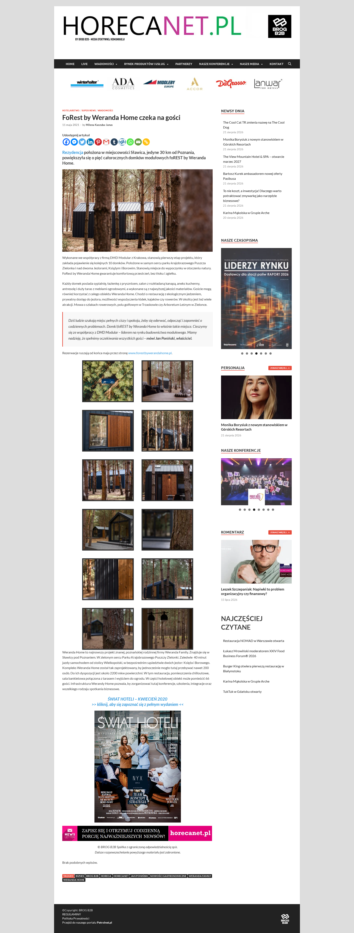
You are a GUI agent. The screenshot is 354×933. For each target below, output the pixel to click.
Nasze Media (249, 64)
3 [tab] (252, 353)
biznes (80, 875)
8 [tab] (273, 510)
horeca (106, 875)
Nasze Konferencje (214, 64)
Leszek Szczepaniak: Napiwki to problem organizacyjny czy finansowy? (252, 591)
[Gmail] (106, 142)
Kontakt (277, 64)
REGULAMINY (71, 914)
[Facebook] (66, 142)
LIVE (84, 64)
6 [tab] (266, 353)
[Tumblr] (114, 142)
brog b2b (92, 875)
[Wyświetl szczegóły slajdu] (256, 298)
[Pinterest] (98, 142)
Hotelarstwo (70, 110)
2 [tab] (247, 353)
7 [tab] (270, 353)
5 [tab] (261, 353)
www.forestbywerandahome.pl (150, 353)
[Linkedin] (90, 142)
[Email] (138, 142)
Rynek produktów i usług (144, 64)
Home (70, 64)
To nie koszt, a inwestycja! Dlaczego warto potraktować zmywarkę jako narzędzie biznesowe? (252, 196)
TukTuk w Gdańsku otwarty (242, 691)
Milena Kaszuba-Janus (99, 124)
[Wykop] (122, 142)
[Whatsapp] (130, 142)
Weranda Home (73, 879)
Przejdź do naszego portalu (87, 922)
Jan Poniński (139, 875)
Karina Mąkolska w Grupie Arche (246, 213)
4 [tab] (256, 353)
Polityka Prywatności (75, 918)
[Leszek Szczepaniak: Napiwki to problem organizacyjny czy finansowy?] (256, 561)
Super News (89, 110)
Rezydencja (73, 152)
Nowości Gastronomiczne (168, 875)
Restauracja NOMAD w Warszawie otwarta (253, 641)
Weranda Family (200, 875)
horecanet (121, 875)
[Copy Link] (146, 142)
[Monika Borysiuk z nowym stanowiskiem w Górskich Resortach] (256, 397)
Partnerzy (183, 64)
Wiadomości (104, 64)
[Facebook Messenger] (74, 142)
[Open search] (290, 64)
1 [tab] (242, 353)
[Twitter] (82, 142)
